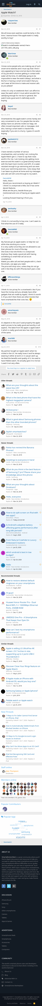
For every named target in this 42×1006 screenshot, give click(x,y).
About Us (8, 971)
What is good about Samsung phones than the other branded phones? (23, 420)
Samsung (16, 424)
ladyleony (9, 412)
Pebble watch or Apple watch (19, 700)
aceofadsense (10, 586)
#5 (40, 217)
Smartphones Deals (8, 935)
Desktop (16, 659)
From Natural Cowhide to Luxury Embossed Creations (21, 541)
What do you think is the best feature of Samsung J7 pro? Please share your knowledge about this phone (23, 472)
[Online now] (6, 58)
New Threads (7, 711)
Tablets (4, 918)
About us (22, 1003)
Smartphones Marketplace (14, 985)
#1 (40, 29)
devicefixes (9, 518)
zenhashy (12, 208)
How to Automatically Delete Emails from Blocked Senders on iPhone (22, 727)
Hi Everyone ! (12, 409)
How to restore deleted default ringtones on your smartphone (20, 582)
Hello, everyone (13, 496)
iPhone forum (6, 900)
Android (24, 533)
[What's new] (34, 4)
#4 (40, 148)
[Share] (36, 29)
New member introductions (22, 412)
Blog (6, 975)
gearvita (8, 610)
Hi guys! (10, 592)
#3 (40, 115)
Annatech (9, 453)
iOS (7, 722)
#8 (40, 286)
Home (29, 1003)
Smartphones (6, 939)
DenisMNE (7, 178)
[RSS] (34, 1003)
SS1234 (8, 693)
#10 (39, 347)
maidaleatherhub (11, 545)
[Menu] (3, 4)
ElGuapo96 (9, 434)
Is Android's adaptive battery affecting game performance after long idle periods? (22, 528)
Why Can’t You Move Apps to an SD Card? (22, 746)
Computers (6, 949)
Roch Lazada (10, 390)
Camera (4, 914)
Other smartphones (21, 390)
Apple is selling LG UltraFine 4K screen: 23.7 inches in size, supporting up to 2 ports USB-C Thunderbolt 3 (20, 652)
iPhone (16, 518)
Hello (8, 564)
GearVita (15, 610)
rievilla (8, 462)
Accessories (22, 545)
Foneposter (9, 489)
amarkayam (13, 310)
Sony (3, 907)
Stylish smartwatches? (16, 431)
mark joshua (10, 403)
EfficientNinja (14, 277)
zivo (7, 557)
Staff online (6, 767)
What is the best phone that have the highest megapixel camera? (23, 399)
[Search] (39, 4)
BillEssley (9, 659)
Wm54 (8, 567)
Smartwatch (18, 434)
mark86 (11, 338)
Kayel (10, 106)
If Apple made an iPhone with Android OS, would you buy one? (21, 680)
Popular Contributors (11, 804)
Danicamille (10, 595)
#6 (40, 238)
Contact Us (8, 982)
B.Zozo (8, 635)
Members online (8, 779)
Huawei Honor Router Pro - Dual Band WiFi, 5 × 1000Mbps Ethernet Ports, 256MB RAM (22, 605)
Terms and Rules (12, 1003)
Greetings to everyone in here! (20, 460)
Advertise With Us (11, 978)
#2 (40, 62)
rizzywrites (6, 16)
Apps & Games (7, 921)
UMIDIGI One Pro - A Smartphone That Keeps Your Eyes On (21, 618)
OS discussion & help (22, 403)
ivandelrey (9, 684)
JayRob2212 (13, 139)
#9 (40, 319)
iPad (7, 761)
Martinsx (12, 53)
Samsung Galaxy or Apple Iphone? (22, 690)
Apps (16, 489)
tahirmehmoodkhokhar (13, 533)
